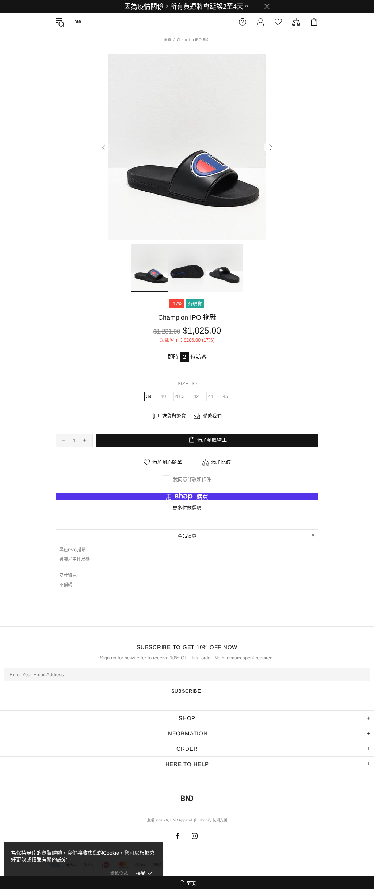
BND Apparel (78, 22)
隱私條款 (119, 873)
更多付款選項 (187, 508)
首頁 (167, 40)
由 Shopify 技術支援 (210, 820)
